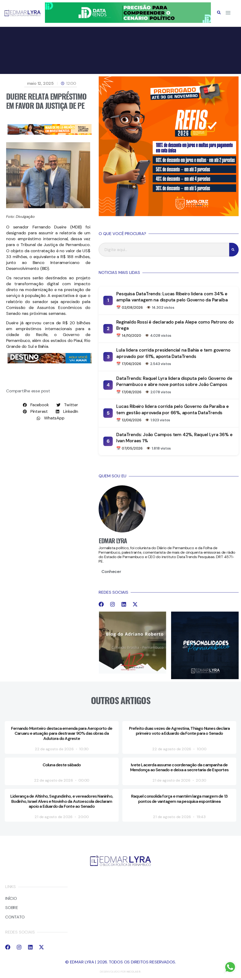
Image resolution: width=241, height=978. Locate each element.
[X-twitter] (135, 604)
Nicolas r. (134, 972)
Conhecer (111, 571)
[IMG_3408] (49, 362)
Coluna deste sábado (62, 765)
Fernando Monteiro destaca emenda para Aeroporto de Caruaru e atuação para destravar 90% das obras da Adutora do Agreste (61, 733)
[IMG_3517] (169, 215)
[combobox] (164, 249)
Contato (15, 917)
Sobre (11, 907)
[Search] (234, 249)
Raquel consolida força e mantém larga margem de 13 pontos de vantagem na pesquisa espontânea (179, 798)
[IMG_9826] (128, 21)
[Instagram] (112, 604)
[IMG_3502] (49, 133)
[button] (219, 12)
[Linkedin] (123, 604)
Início (11, 898)
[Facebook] (101, 604)
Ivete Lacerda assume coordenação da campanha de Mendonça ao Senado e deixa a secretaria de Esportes (179, 767)
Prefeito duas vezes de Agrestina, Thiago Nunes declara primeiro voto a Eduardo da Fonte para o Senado (179, 731)
